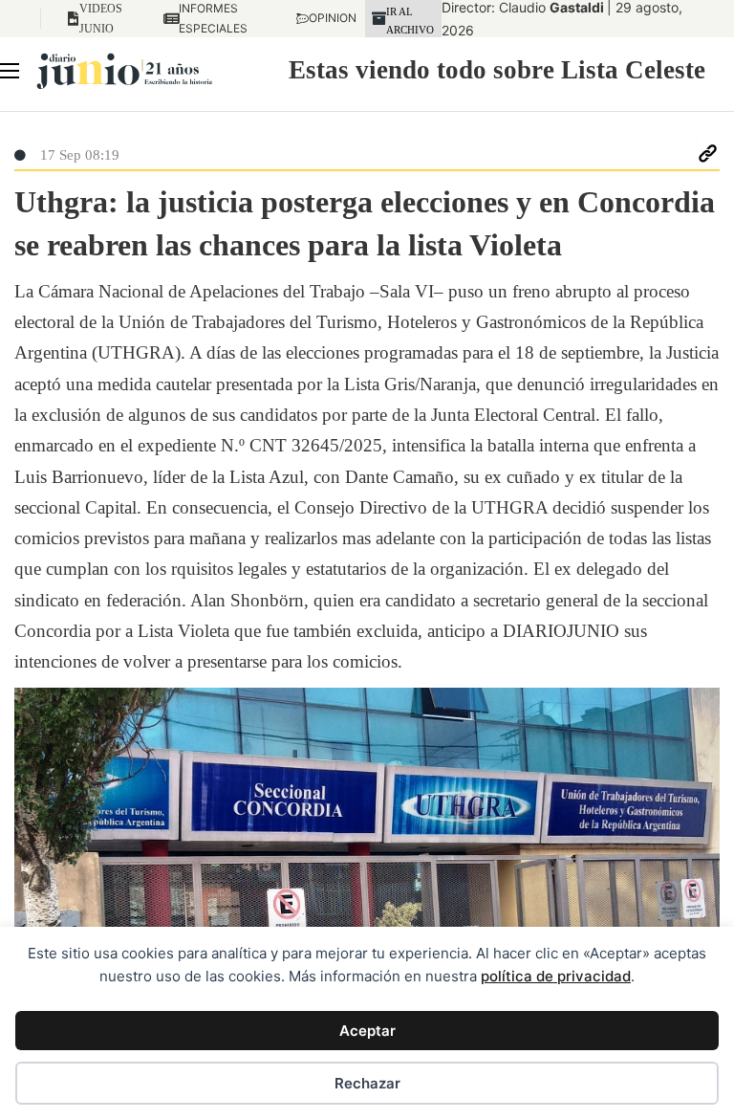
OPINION (323, 18)
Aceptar (367, 1030)
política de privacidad (556, 976)
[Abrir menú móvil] (9, 70)
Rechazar (367, 1083)
